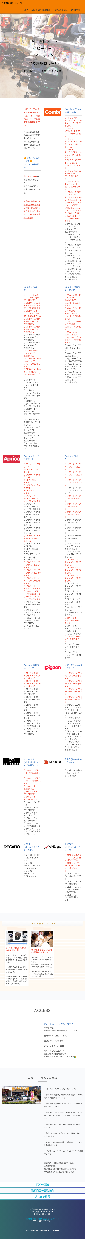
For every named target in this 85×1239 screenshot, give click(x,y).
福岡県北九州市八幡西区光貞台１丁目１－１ (42, 1219)
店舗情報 (75, 10)
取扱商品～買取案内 (42, 1190)
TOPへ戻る (42, 1184)
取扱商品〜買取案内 (41, 10)
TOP (25, 10)
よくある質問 (61, 10)
